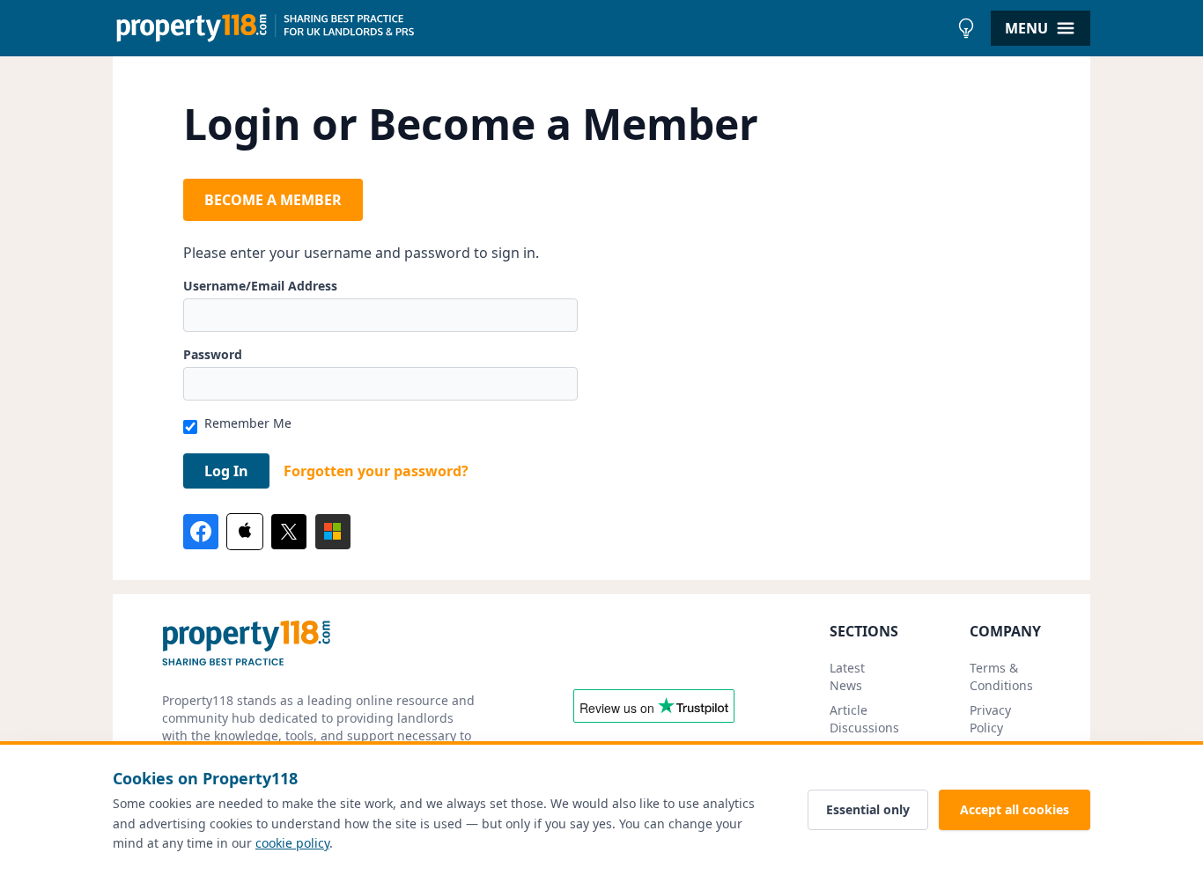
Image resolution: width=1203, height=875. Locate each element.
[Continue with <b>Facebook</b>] (200, 531)
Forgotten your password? (376, 471)
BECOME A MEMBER (273, 200)
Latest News (847, 676)
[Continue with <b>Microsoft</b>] (333, 531)
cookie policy (292, 843)
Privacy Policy (990, 719)
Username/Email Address (260, 285)
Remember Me (248, 423)
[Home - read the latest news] (530, 28)
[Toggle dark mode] (966, 28)
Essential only (868, 809)
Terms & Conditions (1001, 676)
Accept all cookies (1014, 809)
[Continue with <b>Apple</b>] (244, 531)
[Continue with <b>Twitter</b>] (288, 531)
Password (212, 354)
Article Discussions (864, 719)
